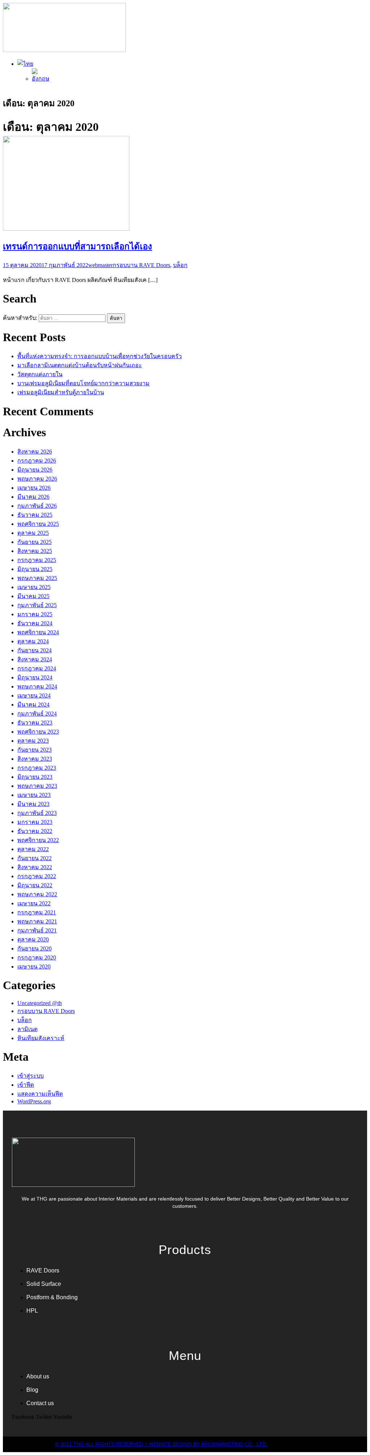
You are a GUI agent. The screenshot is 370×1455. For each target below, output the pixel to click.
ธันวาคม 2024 (34, 623)
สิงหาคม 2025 (34, 551)
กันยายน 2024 (34, 650)
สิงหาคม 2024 (34, 659)
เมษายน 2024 (34, 695)
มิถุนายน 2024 (34, 677)
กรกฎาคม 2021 (36, 912)
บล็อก (180, 265)
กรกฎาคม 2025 (36, 560)
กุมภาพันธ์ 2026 (37, 506)
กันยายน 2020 (34, 948)
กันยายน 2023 (34, 750)
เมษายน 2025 (34, 587)
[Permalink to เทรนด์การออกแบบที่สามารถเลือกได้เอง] (66, 229)
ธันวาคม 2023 (34, 723)
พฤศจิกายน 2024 (38, 632)
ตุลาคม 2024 (33, 641)
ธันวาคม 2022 (34, 831)
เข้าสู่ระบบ (30, 1076)
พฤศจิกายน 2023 (38, 732)
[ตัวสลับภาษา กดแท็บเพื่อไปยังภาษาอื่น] (25, 64)
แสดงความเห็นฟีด (40, 1094)
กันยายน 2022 (34, 858)
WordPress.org (34, 1101)
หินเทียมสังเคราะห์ (40, 1038)
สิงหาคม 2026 (34, 451)
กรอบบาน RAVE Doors (141, 265)
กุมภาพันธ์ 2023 (37, 813)
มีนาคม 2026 (33, 497)
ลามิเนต (27, 1029)
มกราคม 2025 (34, 614)
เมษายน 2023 (34, 795)
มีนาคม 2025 (33, 596)
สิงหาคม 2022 (34, 867)
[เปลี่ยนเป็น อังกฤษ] (41, 79)
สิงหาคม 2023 (34, 759)
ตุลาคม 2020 (33, 939)
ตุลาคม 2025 (33, 533)
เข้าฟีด (25, 1085)
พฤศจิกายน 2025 (38, 524)
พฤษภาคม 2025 (37, 578)
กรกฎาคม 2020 (36, 957)
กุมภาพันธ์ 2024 (37, 714)
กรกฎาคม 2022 (36, 876)
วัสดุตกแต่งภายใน (40, 374)
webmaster (100, 265)
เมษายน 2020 (34, 966)
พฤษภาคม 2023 (37, 786)
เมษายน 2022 (34, 903)
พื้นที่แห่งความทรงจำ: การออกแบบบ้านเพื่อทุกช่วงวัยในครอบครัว (99, 356)
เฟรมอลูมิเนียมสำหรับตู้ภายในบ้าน (60, 392)
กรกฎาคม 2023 (36, 768)
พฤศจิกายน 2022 (38, 840)
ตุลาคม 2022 (33, 849)
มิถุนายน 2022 (34, 885)
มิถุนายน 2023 (34, 777)
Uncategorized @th (39, 1003)
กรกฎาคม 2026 (36, 461)
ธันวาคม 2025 (34, 515)
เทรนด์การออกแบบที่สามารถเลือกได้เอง (77, 246)
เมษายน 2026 (34, 488)
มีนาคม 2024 (33, 704)
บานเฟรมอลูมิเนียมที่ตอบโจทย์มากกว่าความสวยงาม (83, 383)
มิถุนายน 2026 (34, 470)
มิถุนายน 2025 (34, 569)
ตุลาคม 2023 (33, 741)
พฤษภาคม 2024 (37, 686)
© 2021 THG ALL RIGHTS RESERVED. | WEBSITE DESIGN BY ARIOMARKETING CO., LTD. (161, 1444)
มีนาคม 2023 (33, 804)
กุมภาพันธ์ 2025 (37, 605)
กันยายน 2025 (34, 542)
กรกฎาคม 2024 (36, 668)
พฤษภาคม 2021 (37, 921)
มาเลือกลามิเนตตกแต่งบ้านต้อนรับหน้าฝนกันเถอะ (79, 365)
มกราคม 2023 (34, 822)
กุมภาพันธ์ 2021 (37, 930)
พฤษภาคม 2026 (37, 479)
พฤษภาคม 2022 (37, 894)
